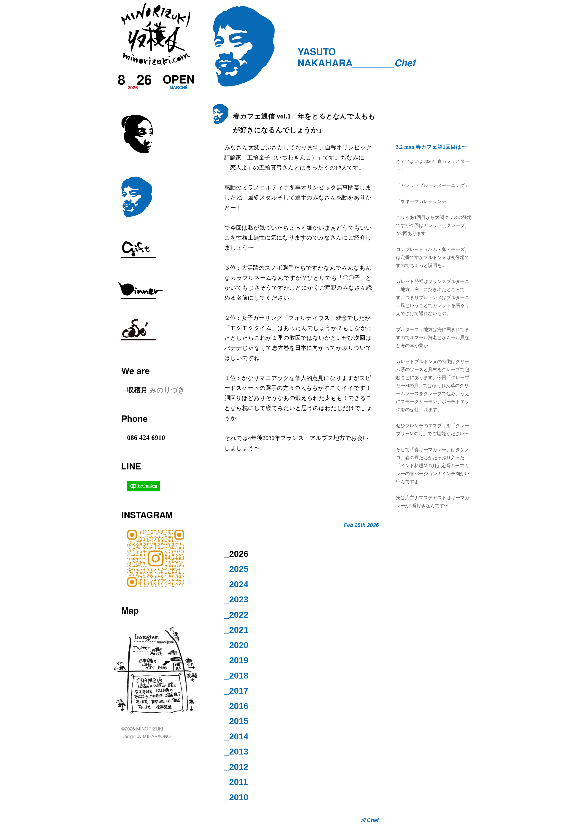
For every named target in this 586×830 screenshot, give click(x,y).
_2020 (236, 645)
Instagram (147, 514)
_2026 (236, 554)
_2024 (236, 584)
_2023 (236, 599)
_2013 (236, 751)
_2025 (236, 569)
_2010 (236, 797)
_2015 (236, 721)
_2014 (236, 736)
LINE (131, 466)
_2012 (236, 767)
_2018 (236, 675)
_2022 (236, 615)
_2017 (236, 690)
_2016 (236, 706)
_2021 (236, 630)
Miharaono (157, 736)
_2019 (236, 660)
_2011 (236, 782)
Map (130, 610)
